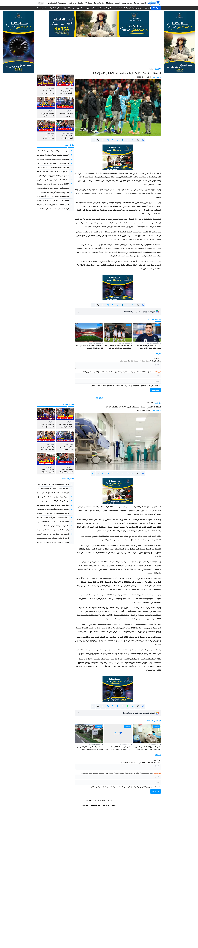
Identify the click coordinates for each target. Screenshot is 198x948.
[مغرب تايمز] (154, 3)
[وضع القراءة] (117, 140)
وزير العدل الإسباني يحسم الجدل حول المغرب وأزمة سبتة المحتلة (140, 8)
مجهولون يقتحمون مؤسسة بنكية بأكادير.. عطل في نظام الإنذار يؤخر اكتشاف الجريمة (41, 163)
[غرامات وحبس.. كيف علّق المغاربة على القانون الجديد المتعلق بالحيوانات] (65, 85)
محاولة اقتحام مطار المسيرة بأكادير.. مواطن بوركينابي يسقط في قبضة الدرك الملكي (41, 180)
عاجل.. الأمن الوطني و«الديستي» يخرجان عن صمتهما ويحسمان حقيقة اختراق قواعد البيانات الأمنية (85, 8)
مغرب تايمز (155, 77)
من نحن (114, 805)
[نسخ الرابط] (112, 140)
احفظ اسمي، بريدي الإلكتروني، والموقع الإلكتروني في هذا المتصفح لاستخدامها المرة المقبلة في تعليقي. (124, 386)
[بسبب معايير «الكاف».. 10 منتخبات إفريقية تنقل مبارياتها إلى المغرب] (89, 336)
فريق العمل (85, 805)
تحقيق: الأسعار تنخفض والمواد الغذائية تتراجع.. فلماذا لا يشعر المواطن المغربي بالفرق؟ (40, 188)
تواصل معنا (106, 805)
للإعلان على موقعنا (95, 805)
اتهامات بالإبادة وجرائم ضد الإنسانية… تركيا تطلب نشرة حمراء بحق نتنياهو (45, 209)
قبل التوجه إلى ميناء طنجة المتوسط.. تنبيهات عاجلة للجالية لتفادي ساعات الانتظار (43, 159)
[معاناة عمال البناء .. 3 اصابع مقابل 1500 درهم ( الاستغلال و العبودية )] (46, 85)
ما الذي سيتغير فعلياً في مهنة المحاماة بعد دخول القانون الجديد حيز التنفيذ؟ (44, 192)
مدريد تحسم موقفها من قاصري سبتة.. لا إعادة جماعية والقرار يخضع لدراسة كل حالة (41, 151)
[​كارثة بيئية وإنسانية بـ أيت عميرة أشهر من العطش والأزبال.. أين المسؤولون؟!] (65, 130)
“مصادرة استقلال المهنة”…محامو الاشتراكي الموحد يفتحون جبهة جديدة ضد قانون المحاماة (38, 155)
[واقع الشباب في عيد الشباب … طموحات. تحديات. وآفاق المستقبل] (46, 107)
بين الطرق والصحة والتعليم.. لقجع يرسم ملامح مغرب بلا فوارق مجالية (45, 167)
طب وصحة (150, 403)
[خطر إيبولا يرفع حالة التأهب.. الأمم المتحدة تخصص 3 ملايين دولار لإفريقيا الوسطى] (118, 737)
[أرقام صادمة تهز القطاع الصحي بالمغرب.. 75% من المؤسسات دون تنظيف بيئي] (147, 737)
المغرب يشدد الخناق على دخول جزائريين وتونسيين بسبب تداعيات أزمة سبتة (45, 201)
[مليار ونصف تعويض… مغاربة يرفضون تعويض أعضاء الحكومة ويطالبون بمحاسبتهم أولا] (65, 107)
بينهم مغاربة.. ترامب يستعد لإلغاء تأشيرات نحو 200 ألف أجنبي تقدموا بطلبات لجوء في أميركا (39, 196)
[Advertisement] (99, 52)
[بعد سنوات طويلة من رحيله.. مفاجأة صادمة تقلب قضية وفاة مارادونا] (147, 336)
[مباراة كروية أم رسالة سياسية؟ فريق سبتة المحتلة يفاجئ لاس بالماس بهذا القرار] (118, 336)
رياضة (151, 69)
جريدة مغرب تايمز (93, 800)
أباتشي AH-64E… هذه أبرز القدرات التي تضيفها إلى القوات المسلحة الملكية (44, 205)
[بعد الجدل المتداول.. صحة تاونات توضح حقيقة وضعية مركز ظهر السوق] (89, 737)
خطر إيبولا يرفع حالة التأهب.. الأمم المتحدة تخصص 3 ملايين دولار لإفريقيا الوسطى (41, 172)
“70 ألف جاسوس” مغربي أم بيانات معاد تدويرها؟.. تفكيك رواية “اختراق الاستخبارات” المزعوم (38, 184)
